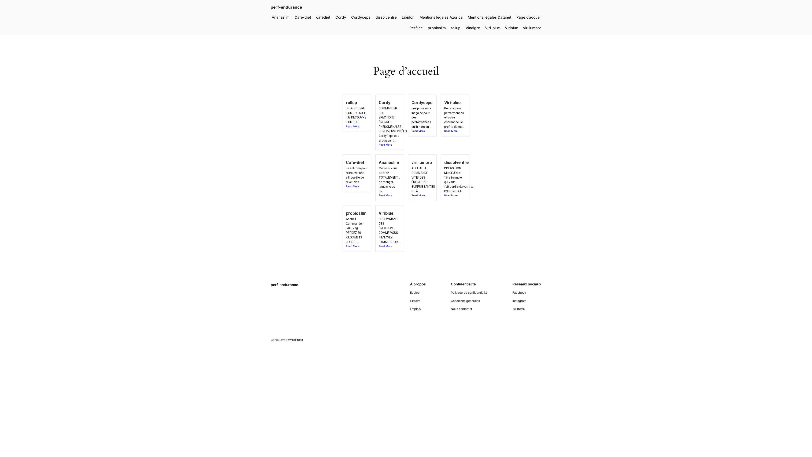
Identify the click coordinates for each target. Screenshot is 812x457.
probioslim (437, 28)
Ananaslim (280, 17)
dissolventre (386, 17)
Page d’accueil (528, 17)
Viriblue (511, 28)
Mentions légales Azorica (441, 17)
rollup (456, 28)
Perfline (416, 28)
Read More (352, 126)
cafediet (323, 17)
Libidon (408, 17)
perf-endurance (286, 7)
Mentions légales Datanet (489, 17)
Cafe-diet (303, 17)
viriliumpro (532, 28)
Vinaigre (473, 28)
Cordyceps (360, 17)
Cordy (340, 17)
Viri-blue (492, 28)
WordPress (295, 339)
